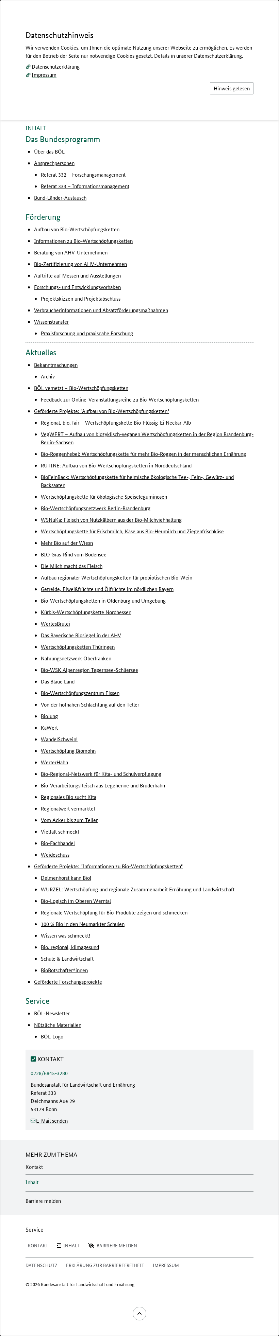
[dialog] (139, 668)
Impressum (44, 74)
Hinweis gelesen (232, 88)
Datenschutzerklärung (56, 66)
